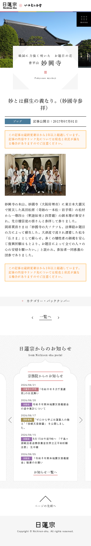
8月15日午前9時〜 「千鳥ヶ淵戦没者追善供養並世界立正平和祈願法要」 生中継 (45, 443)
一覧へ (45, 317)
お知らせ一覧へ (45, 472)
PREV (32, 318)
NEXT (59, 318)
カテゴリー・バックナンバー (48, 300)
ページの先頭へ (45, 506)
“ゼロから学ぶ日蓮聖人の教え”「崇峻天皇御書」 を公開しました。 (45, 424)
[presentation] (10, 420)
